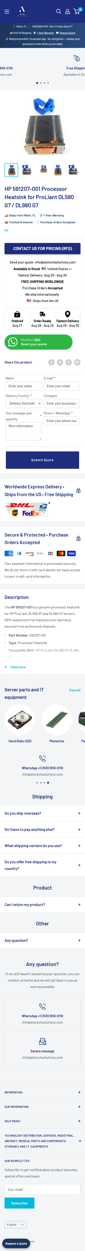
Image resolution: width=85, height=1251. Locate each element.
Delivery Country (19, 396)
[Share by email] (77, 362)
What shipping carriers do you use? (33, 845)
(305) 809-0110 (40, 26)
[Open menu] (7, 11)
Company (50, 396)
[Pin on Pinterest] (60, 362)
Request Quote (67, 32)
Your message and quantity (23, 416)
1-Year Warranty (45, 32)
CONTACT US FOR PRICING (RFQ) (42, 248)
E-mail (49, 378)
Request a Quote (16, 1243)
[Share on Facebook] (51, 362)
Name (10, 378)
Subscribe (19, 1203)
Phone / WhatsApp (58, 413)
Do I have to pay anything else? (30, 829)
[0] (77, 11)
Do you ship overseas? (23, 813)
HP (6, 230)
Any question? (16, 940)
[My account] (67, 11)
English (11, 1224)
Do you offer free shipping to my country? (30, 865)
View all (74, 690)
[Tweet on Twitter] (69, 362)
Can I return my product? (25, 904)
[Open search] (58, 11)
